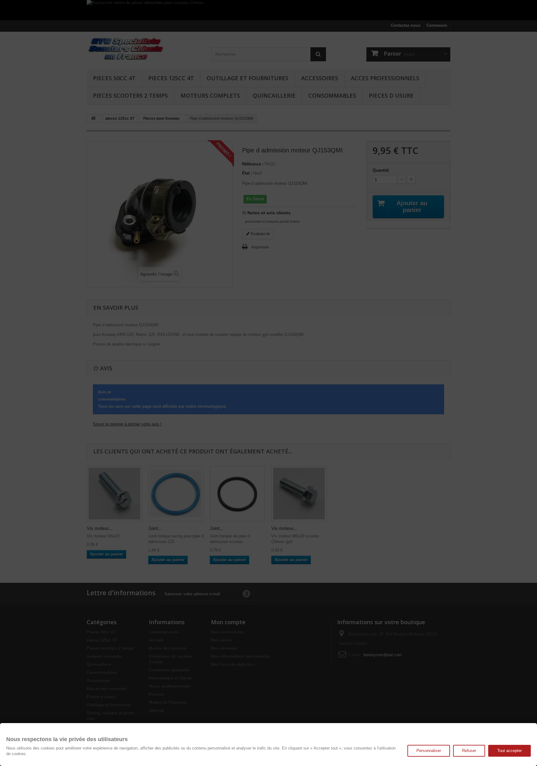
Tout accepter (509, 750)
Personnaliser (428, 750)
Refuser (469, 750)
